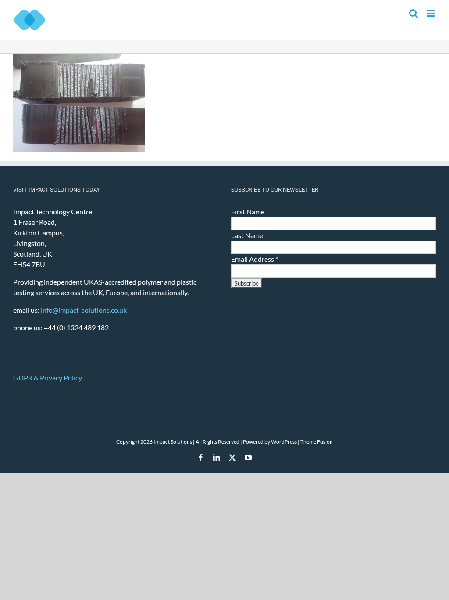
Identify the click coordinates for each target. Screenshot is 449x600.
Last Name (247, 235)
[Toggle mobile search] (413, 13)
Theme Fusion (316, 441)
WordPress (284, 441)
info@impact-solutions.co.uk (84, 310)
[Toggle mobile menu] (431, 13)
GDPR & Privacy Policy (47, 377)
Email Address (254, 259)
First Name (247, 211)
